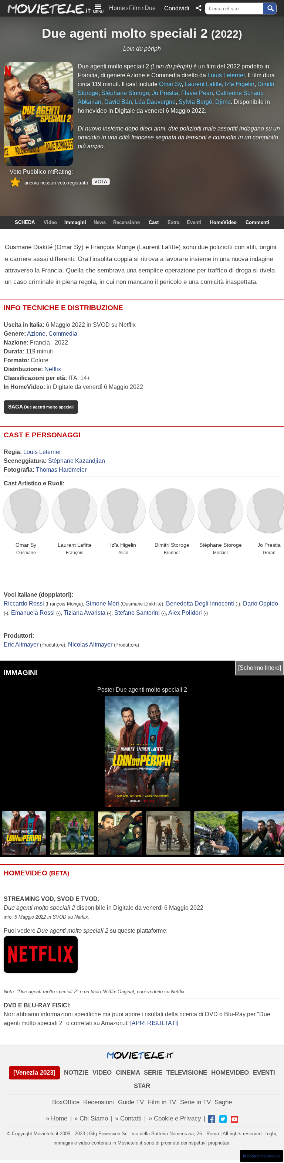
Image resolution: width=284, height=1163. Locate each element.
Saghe (223, 1102)
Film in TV (162, 1102)
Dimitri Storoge (172, 545)
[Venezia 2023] (34, 1072)
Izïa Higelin (123, 545)
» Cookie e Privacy (175, 1118)
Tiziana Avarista (84, 613)
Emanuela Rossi (33, 613)
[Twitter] (223, 1119)
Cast (154, 222)
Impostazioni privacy (261, 1156)
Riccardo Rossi (24, 603)
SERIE (153, 1072)
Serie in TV (195, 1102)
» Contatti (128, 1118)
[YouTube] (234, 1119)
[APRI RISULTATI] (154, 1023)
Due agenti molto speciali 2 (124, 33)
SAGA (41, 407)
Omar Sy (26, 545)
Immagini (75, 222)
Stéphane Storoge (220, 545)
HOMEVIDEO (230, 1072)
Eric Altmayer (21, 644)
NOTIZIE (76, 1072)
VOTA (100, 181)
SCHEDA (25, 222)
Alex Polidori (185, 613)
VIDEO (102, 1072)
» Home (56, 1118)
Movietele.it (45, 8)
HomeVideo (223, 222)
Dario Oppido (260, 603)
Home (117, 8)
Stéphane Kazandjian (76, 461)
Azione (36, 333)
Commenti (257, 222)
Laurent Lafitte (75, 545)
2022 (227, 34)
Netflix (52, 369)
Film (135, 8)
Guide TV (131, 1102)
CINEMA (128, 1072)
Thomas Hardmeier (61, 470)
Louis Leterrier (42, 452)
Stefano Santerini (137, 613)
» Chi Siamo (91, 1118)
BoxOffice (66, 1102)
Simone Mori (102, 603)
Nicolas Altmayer (90, 644)
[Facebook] (211, 1119)
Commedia (62, 333)
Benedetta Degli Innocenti (200, 603)
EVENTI (264, 1072)
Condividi (176, 8)
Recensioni (98, 1102)
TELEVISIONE (186, 1072)
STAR (142, 1085)
